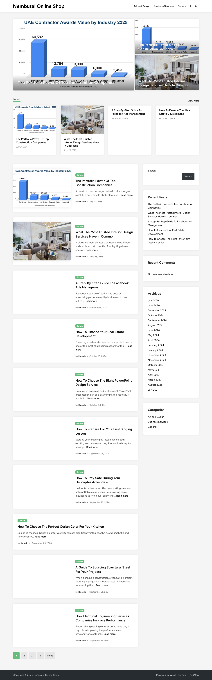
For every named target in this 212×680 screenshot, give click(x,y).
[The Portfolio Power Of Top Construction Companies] (73, 54)
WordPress (175, 674)
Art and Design (142, 6)
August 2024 (155, 325)
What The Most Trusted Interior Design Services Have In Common (81, 142)
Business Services (164, 6)
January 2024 (155, 350)
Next (50, 655)
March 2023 (154, 379)
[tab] (16, 99)
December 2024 (157, 310)
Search (152, 170)
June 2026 (154, 305)
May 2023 (153, 369)
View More (193, 100)
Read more (127, 195)
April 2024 (154, 340)
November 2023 (157, 360)
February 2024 (156, 345)
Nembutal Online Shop (38, 6)
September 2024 (157, 320)
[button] (120, 22)
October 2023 (155, 364)
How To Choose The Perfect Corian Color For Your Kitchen (61, 526)
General (182, 6)
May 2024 (153, 335)
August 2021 (155, 384)
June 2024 (154, 330)
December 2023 (157, 355)
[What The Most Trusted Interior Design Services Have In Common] (167, 72)
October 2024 (156, 315)
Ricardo (82, 201)
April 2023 (153, 374)
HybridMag (193, 674)
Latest (16, 99)
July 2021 (153, 389)
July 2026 (153, 300)
